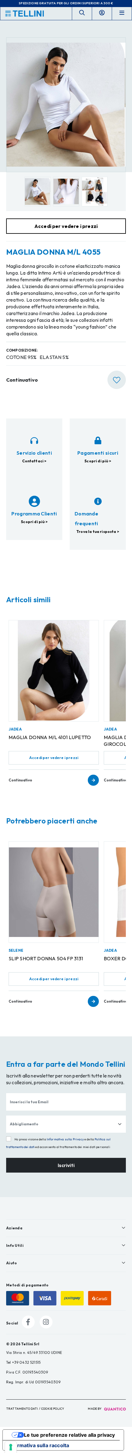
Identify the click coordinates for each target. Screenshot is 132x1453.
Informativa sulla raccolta (38, 1445)
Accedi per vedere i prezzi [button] (66, 226)
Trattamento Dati (22, 1409)
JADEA (15, 729)
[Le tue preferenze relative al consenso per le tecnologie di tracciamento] (11, 1447)
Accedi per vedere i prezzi (53, 757)
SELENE (16, 950)
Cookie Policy (52, 1409)
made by (95, 1409)
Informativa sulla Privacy (65, 1139)
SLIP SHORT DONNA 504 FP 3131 (46, 958)
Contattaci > (34, 461)
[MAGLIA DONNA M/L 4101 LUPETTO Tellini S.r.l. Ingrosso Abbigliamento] (54, 671)
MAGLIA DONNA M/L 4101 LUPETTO (50, 737)
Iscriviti (66, 1165)
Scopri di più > (97, 461)
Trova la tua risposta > (97, 531)
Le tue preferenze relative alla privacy (69, 1435)
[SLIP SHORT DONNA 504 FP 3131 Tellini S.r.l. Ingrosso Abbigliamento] (54, 892)
